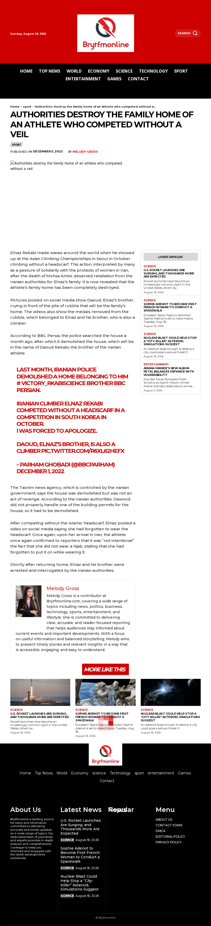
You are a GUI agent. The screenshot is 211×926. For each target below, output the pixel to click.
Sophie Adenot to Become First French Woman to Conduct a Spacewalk (170, 307)
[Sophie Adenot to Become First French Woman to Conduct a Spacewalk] (105, 692)
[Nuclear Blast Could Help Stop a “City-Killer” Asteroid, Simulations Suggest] (171, 692)
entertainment (156, 364)
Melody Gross (85, 151)
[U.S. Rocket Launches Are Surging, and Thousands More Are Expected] (40, 692)
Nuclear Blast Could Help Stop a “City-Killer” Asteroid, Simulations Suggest (170, 341)
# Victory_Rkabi (39, 383)
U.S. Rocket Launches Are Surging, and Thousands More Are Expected (169, 273)
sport (27, 106)
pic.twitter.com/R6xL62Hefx (82, 450)
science (150, 266)
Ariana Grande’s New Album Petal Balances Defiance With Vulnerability (169, 371)
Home (15, 106)
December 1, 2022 (40, 471)
